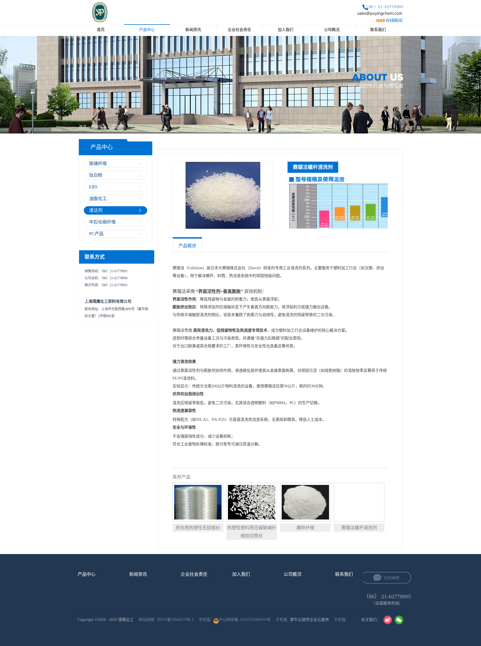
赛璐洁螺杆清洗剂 (359, 527)
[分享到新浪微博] (387, 620)
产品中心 (99, 127)
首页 (101, 30)
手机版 (203, 620)
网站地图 (145, 620)
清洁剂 (117, 127)
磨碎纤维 (305, 527)
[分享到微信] (399, 620)
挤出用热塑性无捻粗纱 (198, 527)
